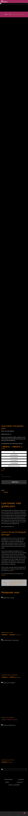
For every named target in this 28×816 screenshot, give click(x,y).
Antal (2, 470)
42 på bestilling (12, 582)
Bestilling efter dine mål (14, 584)
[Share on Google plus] (10, 490)
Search (14, 814)
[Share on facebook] (5, 490)
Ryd (4, 468)
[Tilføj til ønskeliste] (14, 487)
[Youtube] (6, 789)
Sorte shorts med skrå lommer (7, 760)
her (13, 526)
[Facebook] (3, 789)
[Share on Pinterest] (12, 490)
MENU (5, 2)
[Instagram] (10, 789)
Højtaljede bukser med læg (7, 632)
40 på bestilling (21, 581)
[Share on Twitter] (7, 490)
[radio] (14, 452)
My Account (4, 814)
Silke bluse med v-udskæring (7, 717)
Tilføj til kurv (15, 482)
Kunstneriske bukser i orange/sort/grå (9, 675)
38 (10, 581)
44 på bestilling (19, 582)
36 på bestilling (14, 581)
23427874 (3, 575)
